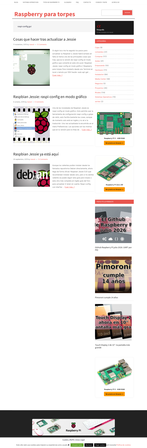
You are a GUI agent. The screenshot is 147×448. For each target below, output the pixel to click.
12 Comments (41, 44)
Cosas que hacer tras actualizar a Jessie (44, 39)
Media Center (100, 79)
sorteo (97, 101)
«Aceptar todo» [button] (77, 445)
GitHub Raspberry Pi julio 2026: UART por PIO (113, 249)
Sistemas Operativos (103, 97)
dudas (97, 61)
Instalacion (99, 74)
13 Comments (43, 159)
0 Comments (39, 102)
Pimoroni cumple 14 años (106, 297)
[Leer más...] (57, 75)
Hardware (99, 70)
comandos (99, 52)
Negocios (99, 83)
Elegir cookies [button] (100, 445)
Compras (98, 56)
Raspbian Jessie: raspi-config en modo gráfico (50, 97)
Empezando (100, 65)
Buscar (127, 13)
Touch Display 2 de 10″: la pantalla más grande (112, 346)
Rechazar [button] (89, 445)
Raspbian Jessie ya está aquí (36, 154)
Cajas (97, 47)
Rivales (98, 92)
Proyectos (99, 88)
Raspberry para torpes (44, 14)
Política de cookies (123, 445)
